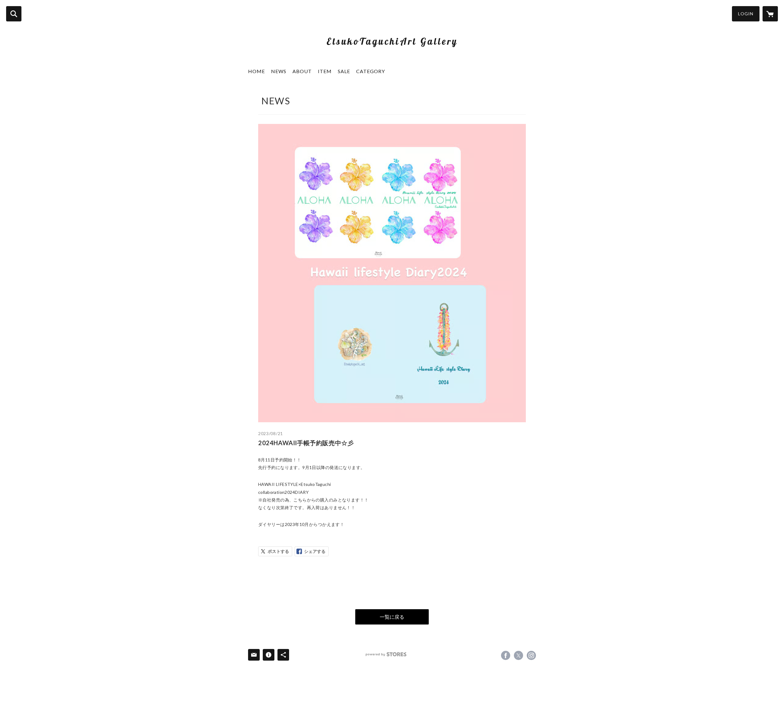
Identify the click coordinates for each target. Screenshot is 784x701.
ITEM (325, 71)
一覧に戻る (392, 617)
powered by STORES (386, 654)
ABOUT (302, 71)
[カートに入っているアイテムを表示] (770, 13)
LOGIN (745, 13)
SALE (344, 71)
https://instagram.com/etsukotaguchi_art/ (531, 655)
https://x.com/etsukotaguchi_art (518, 655)
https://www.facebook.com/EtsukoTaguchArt (505, 655)
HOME (256, 71)
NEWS (278, 71)
